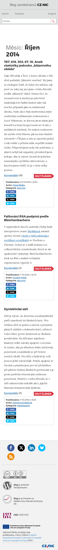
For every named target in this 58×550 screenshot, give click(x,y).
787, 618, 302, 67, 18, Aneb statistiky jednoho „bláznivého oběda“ (27, 65)
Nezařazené (23, 405)
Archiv (5, 13)
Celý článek (43, 176)
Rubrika (19, 13)
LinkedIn (31, 447)
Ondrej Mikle (20, 277)
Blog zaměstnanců (29, 4)
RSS (11, 456)
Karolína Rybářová (22, 402)
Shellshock (34, 231)
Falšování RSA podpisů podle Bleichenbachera (26, 218)
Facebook (11, 447)
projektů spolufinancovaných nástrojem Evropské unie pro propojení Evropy (22, 538)
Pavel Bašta (19, 185)
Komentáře (11, 175)
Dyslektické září (16, 309)
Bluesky (41, 447)
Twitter (21, 447)
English (52, 13)
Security (21, 188)
